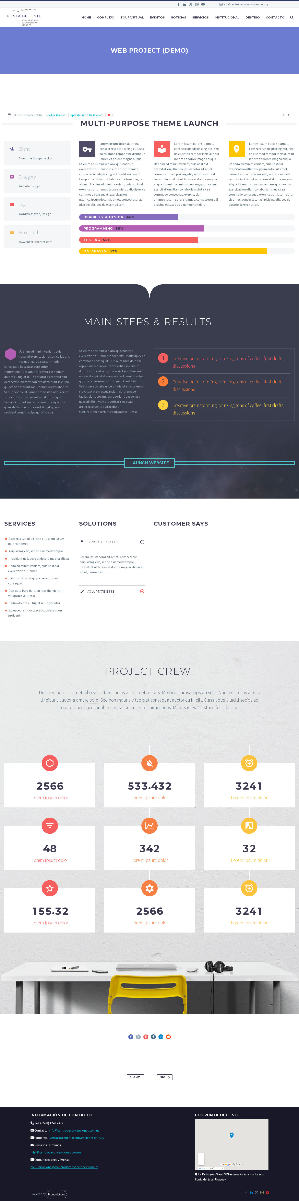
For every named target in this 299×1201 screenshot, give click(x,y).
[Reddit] (168, 1036)
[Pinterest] (145, 1036)
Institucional (227, 17)
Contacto (275, 17)
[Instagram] (197, 4)
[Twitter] (191, 4)
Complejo (105, 17)
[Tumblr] (153, 1036)
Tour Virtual (132, 17)
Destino (253, 17)
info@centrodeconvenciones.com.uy (246, 4)
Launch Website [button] (149, 463)
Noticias (178, 17)
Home (86, 17)
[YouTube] (203, 4)
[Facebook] (179, 4)
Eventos (157, 17)
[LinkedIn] (185, 4)
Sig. (163, 1077)
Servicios (200, 17)
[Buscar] (292, 17)
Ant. (137, 1077)
